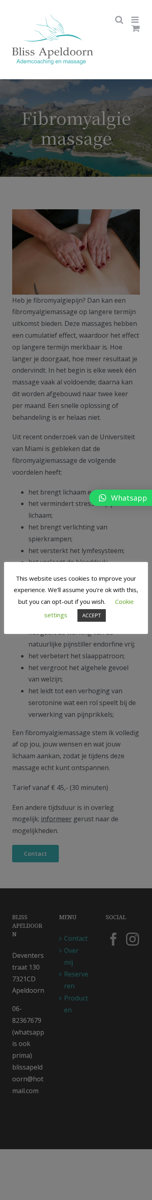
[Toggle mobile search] (119, 19)
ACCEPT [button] (91, 615)
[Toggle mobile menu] (135, 19)
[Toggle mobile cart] (136, 28)
